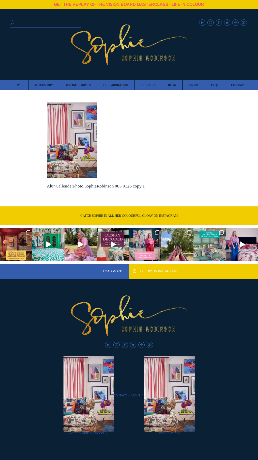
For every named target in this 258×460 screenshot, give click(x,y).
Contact (120, 395)
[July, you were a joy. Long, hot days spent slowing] (177, 244)
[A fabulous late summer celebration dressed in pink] (80, 244)
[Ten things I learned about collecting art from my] (16, 244)
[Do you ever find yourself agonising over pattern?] (48, 244)
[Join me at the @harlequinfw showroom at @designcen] (113, 244)
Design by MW (169, 433)
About (135, 395)
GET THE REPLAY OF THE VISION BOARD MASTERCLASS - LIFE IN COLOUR (129, 4)
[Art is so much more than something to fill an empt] (145, 244)
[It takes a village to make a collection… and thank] (242, 244)
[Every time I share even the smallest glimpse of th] (210, 244)
